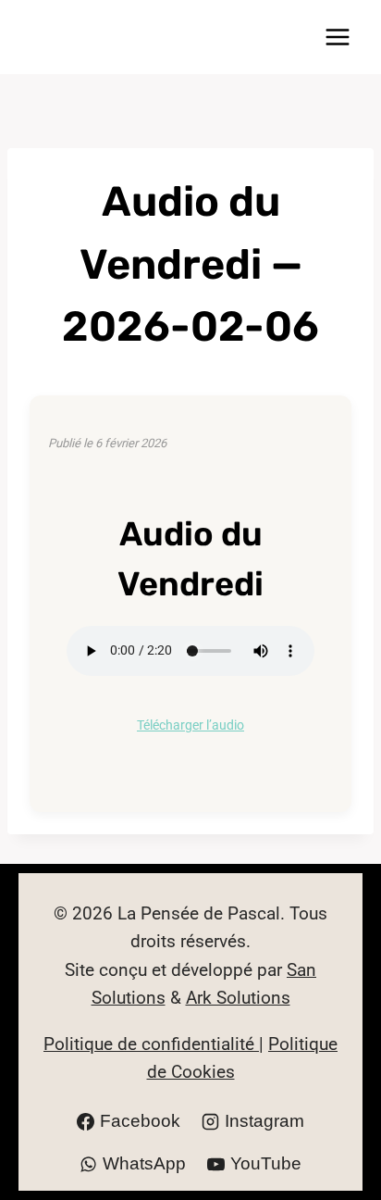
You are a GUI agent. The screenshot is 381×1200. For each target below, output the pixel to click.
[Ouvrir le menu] (337, 37)
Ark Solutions (238, 997)
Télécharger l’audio (190, 725)
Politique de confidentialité (151, 1044)
